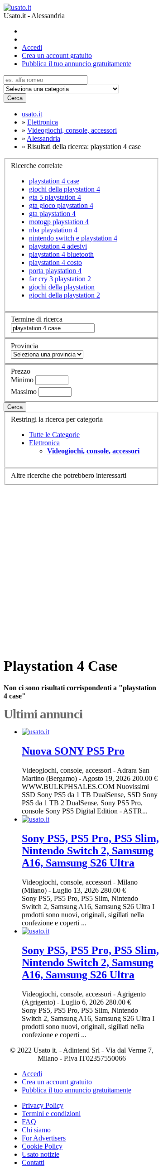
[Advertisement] (81, 566)
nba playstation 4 (53, 230)
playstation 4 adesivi (58, 246)
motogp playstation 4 (59, 222)
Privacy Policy (42, 1105)
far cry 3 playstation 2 (60, 279)
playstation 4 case (54, 181)
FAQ (29, 1122)
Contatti (33, 1162)
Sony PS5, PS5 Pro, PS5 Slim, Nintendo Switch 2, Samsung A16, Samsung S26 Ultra (90, 850)
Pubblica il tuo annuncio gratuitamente (76, 63)
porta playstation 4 (55, 270)
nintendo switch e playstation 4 (73, 238)
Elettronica (44, 443)
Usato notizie (40, 1154)
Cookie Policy (42, 1146)
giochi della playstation (62, 287)
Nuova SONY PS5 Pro (73, 751)
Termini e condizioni (51, 1113)
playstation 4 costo (55, 262)
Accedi (32, 47)
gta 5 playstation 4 (55, 197)
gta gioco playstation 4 (61, 205)
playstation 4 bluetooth (61, 254)
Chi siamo (36, 1130)
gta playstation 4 (52, 213)
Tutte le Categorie (54, 434)
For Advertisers (44, 1138)
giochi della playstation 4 (64, 189)
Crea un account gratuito (57, 55)
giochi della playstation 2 (64, 295)
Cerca (15, 98)
